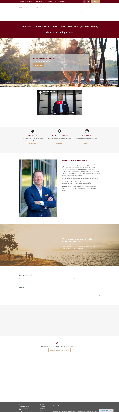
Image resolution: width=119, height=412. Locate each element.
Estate (41, 410)
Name (20, 279)
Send (22, 300)
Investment (42, 408)
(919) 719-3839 (50, 1)
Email (48, 279)
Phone (75, 279)
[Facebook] (88, 1)
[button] (63, 12)
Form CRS (57, 405)
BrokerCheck (77, 407)
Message (21, 287)
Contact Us (95, 1)
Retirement (42, 406)
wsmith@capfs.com (61, 1)
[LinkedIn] (84, 1)
